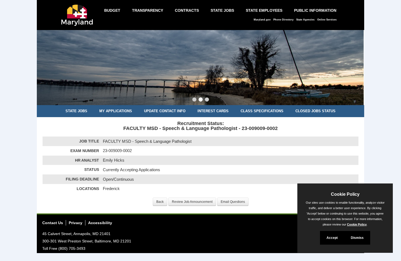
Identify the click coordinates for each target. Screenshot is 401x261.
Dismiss (357, 238)
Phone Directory (283, 19)
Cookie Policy (357, 224)
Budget (112, 10)
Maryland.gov (262, 19)
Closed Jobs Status (315, 111)
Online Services (327, 19)
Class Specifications (262, 111)
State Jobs (222, 10)
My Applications (115, 111)
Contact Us (52, 223)
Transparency (147, 10)
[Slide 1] (194, 100)
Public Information (315, 10)
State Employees (264, 10)
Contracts (187, 10)
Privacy (75, 223)
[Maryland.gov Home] (78, 18)
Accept (332, 238)
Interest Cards (213, 111)
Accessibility (100, 223)
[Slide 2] (200, 100)
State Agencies (305, 19)
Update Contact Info (164, 111)
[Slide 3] (207, 100)
